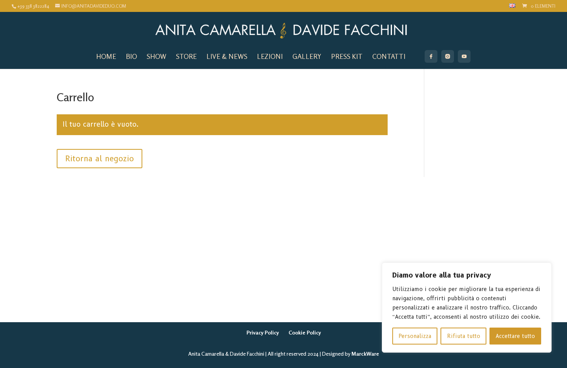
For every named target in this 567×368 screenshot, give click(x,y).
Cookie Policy (305, 332)
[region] (467, 308)
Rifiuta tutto (463, 336)
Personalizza (414, 336)
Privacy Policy (262, 332)
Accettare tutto (515, 336)
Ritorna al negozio (99, 158)
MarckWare (365, 353)
